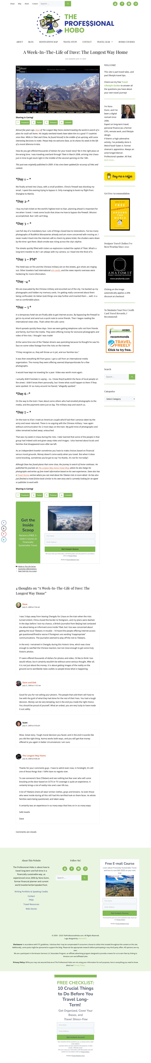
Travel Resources (31, 904)
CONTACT (87, 41)
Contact (35, 4)
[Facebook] (122, 4)
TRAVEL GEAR (103, 41)
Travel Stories (23, 475)
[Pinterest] (129, 4)
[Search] (68, 3)
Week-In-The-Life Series (27, 566)
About (27, 4)
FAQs (31, 899)
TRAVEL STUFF (70, 41)
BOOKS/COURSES (127, 41)
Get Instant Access (120, 913)
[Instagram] (135, 4)
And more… (109, 160)
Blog (19, 4)
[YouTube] (115, 4)
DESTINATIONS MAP (48, 41)
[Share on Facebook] (3, 522)
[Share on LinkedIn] (3, 539)
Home (12, 4)
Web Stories (31, 908)
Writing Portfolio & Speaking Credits (31, 891)
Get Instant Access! (76, 1037)
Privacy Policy (72, 556)
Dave (37, 130)
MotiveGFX (82, 938)
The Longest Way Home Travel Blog (53, 468)
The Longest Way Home (34, 755)
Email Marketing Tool (73, 560)
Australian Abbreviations (27, 569)
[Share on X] (3, 528)
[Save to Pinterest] (3, 534)
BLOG (31, 41)
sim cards (55, 270)
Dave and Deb (29, 682)
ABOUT (19, 41)
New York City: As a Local (27, 571)
